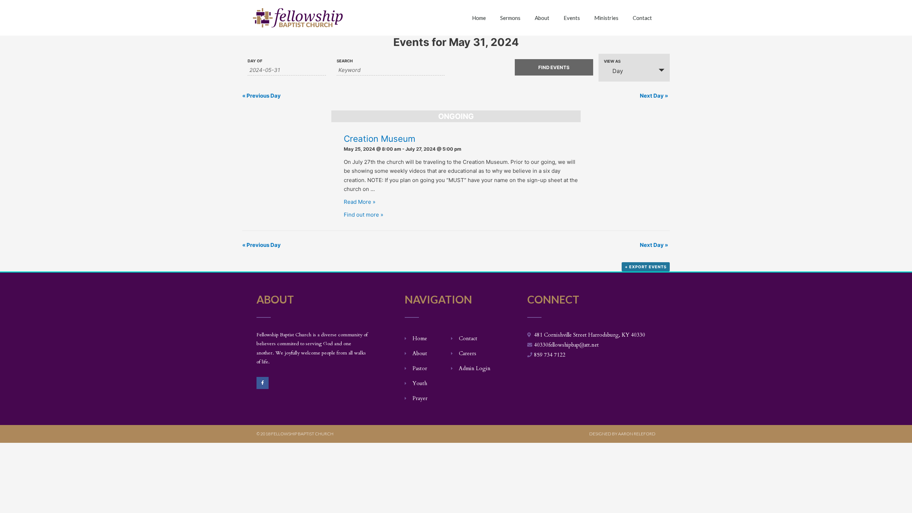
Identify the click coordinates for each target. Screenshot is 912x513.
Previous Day (261, 95)
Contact (642, 18)
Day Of (255, 61)
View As (612, 61)
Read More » (359, 201)
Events (572, 18)
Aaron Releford (637, 433)
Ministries (606, 18)
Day (617, 70)
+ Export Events (646, 266)
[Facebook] (262, 383)
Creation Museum (379, 139)
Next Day (654, 95)
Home (479, 18)
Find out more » (363, 214)
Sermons (510, 18)
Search (345, 61)
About (542, 18)
